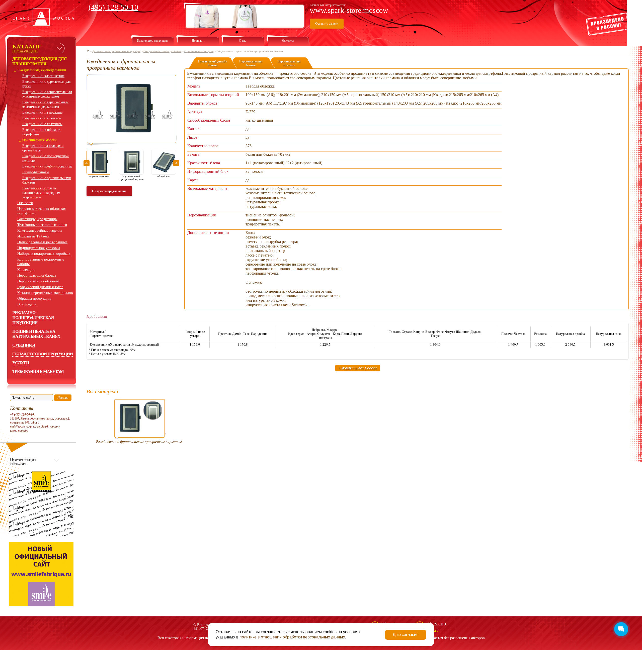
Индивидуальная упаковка (38, 248)
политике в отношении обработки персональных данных (292, 637)
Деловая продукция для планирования (39, 61)
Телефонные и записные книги (42, 225)
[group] (132, 109)
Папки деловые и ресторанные (42, 242)
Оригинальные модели (39, 140)
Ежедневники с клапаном (41, 118)
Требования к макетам (38, 371)
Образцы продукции (34, 298)
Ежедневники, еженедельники (41, 70)
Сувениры (23, 345)
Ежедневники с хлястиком (42, 124)
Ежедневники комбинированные (47, 166)
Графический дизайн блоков (40, 287)
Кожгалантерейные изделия (39, 230)
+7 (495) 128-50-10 (22, 414)
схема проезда (19, 430)
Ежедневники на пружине (42, 112)
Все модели (26, 304)
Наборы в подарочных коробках (43, 254)
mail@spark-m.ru (21, 426)
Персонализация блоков (36, 275)
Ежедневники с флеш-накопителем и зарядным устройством (41, 192)
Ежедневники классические (43, 76)
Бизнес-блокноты (35, 172)
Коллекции (26, 270)
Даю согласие (406, 634)
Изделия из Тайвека (33, 236)
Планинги (25, 203)
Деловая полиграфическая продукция (116, 51)
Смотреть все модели (358, 368)
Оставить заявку (326, 23)
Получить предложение (109, 191)
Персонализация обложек (38, 281)
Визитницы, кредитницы (37, 219)
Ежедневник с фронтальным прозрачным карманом (139, 442)
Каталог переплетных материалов (45, 293)
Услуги (20, 362)
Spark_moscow (50, 426)
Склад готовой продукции (42, 354)
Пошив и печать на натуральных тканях (36, 334)
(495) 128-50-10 (113, 7)
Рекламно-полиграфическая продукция (33, 317)
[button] (87, 163)
